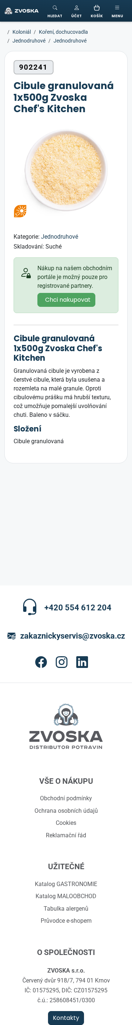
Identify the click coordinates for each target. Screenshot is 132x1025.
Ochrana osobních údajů (66, 810)
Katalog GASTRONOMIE (66, 884)
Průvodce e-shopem (66, 920)
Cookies (66, 822)
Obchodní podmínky (66, 798)
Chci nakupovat (68, 300)
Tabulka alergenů (66, 908)
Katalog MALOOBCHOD (66, 896)
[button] (76, 10)
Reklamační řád (66, 835)
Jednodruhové (59, 236)
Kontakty (66, 1018)
